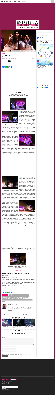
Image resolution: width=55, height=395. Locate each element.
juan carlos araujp (22, 298)
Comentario (4, 337)
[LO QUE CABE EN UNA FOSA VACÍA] (29, 325)
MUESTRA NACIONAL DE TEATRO (7, 1)
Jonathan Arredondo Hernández (6, 298)
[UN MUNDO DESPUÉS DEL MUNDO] (18, 325)
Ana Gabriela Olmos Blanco (24, 294)
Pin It (19, 61)
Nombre (3, 345)
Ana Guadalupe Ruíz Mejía (5, 296)
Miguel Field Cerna (16, 299)
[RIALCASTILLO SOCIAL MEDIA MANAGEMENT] (45, 64)
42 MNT (3, 53)
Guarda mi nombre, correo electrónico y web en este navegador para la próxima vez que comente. (16, 354)
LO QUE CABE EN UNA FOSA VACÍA (28, 327)
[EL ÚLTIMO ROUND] (7, 325)
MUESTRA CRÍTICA (17, 1)
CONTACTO (24, 1)
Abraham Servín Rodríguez (16, 294)
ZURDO (3, 314)
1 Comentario (33, 58)
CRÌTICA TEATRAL (26, 296)
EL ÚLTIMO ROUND (5, 326)
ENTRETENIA (13, 297)
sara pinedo (30, 299)
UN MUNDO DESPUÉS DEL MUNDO (17, 327)
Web (2, 350)
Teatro (3, 301)
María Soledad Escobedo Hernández (7, 299)
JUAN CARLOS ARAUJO (15, 298)
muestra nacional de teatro (23, 299)
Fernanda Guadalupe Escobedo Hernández (22, 297)
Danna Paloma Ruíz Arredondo (6, 297)
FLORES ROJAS (24, 314)
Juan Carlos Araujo (6, 58)
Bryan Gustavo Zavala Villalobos (15, 296)
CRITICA (22, 296)
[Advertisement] (27, 11)
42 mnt (10, 294)
